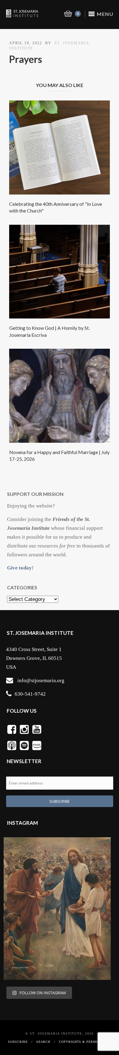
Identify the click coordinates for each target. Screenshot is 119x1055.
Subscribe (18, 1041)
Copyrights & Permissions (84, 1041)
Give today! (20, 568)
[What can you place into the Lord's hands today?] (57, 908)
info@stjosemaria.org (40, 680)
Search (43, 1041)
